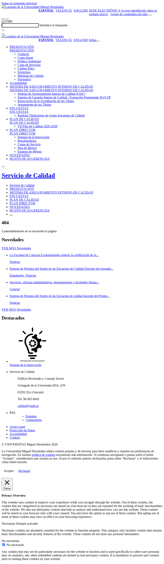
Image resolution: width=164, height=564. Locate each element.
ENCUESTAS (19, 108)
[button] (22, 50)
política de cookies (43, 454)
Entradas (31, 416)
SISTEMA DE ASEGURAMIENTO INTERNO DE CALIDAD (51, 86)
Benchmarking (27, 140)
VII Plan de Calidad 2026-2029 (37, 126)
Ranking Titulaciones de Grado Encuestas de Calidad (51, 115)
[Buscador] (150, 15)
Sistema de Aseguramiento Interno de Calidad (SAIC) (51, 93)
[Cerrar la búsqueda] (3, 33)
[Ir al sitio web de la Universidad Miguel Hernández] (33, 7)
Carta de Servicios (29, 65)
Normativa (24, 79)
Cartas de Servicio (29, 144)
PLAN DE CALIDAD (24, 119)
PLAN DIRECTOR (22, 130)
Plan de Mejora (27, 148)
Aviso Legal (17, 426)
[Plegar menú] (98, 41)
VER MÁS (16, 248)
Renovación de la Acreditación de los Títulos (46, 101)
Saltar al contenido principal (19, 3)
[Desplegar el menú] (7, 18)
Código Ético (26, 68)
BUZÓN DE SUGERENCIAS (30, 158)
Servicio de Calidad (28, 175)
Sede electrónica (104, 10)
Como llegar (25, 57)
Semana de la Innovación (33, 137)
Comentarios (34, 420)
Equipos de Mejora (30, 151)
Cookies (15, 437)
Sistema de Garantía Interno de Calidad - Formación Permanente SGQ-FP (64, 97)
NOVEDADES (20, 155)
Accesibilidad (18, 83)
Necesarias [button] (9, 523)
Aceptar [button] (9, 471)
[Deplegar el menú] (11, 215)
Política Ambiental (29, 61)
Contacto (23, 54)
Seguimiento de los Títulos (34, 104)
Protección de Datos (22, 430)
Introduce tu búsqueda (53, 25)
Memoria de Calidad (30, 75)
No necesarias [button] (10, 541)
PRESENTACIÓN (22, 47)
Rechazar (24, 471)
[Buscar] (3, 30)
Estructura (24, 72)
